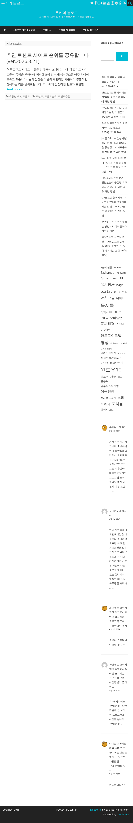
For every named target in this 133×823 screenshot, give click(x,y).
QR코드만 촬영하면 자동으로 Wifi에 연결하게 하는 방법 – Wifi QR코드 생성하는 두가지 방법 (113, 206)
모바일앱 (116, 318)
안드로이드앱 (111, 335)
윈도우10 (111, 369)
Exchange (107, 272)
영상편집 (123, 343)
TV (119, 291)
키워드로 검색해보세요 (112, 43)
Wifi (104, 297)
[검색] (122, 56)
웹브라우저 (116, 362)
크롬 (121, 397)
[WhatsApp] (120, 3)
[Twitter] (92, 3)
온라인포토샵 (108, 353)
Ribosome (95, 809)
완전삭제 (121, 353)
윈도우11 (122, 377)
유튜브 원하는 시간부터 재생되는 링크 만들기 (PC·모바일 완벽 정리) (114, 112)
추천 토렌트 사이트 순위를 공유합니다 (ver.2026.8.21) (47, 58)
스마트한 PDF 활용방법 (24, 29)
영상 (105, 342)
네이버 (120, 298)
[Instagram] (112, 3)
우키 (124, 427)
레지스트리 (107, 312)
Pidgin (119, 284)
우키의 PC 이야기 (67, 29)
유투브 (104, 381)
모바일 (104, 318)
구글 (111, 298)
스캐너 (120, 324)
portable (108, 291)
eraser (117, 267)
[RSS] (124, 3)
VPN (124, 291)
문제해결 (107, 323)
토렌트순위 (51, 96)
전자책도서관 (108, 397)
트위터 (105, 404)
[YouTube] (108, 3)
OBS (121, 278)
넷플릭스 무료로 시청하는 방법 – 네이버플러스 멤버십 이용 (114, 226)
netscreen (111, 278)
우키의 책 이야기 (91, 29)
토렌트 (26, 96)
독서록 (107, 305)
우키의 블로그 (66, 13)
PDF (111, 284)
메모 (118, 312)
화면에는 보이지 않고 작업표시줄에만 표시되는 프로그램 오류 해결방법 (118, 616)
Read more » (14, 89)
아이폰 (105, 330)
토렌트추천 (64, 96)
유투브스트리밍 (110, 386)
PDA (103, 285)
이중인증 (107, 391)
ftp (102, 278)
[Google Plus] (99, 3)
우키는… (47, 29)
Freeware (121, 272)
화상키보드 (107, 409)
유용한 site (15, 96)
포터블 (117, 403)
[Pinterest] (116, 3)
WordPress (122, 814)
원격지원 (104, 363)
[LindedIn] (104, 3)
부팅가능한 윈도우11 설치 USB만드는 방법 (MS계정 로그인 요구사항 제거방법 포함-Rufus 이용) (114, 245)
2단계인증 (106, 267)
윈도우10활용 (108, 376)
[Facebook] (96, 3)
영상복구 (114, 343)
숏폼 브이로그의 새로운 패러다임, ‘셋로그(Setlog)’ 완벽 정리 (114, 127)
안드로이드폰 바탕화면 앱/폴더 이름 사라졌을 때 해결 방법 (113, 97)
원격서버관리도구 (111, 357)
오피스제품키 (106, 348)
